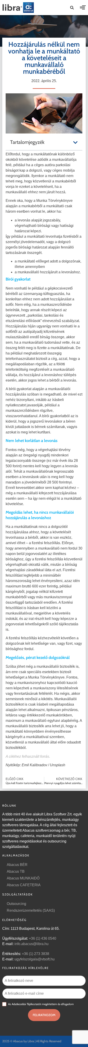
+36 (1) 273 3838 (35, 954)
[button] (72, 7)
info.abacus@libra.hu (31, 944)
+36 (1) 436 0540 (42, 938)
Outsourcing (16, 904)
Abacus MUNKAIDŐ (23, 878)
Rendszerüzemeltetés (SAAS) (31, 910)
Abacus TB (16, 871)
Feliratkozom (44, 1015)
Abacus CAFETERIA (24, 885)
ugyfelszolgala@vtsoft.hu (34, 959)
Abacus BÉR (17, 865)
